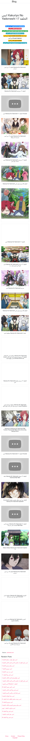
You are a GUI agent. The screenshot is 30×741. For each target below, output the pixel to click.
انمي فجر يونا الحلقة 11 (7, 675)
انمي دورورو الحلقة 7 (7, 669)
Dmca (6, 736)
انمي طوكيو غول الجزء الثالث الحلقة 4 (11, 678)
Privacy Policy (21, 736)
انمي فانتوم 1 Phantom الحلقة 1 (9, 684)
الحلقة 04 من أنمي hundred (15, 40)
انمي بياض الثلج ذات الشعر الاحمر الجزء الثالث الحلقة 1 (15, 681)
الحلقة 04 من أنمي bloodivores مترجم (15, 33)
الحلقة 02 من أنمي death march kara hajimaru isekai (15, 31)
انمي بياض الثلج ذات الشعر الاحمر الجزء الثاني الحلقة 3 (15, 662)
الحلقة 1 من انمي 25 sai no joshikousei (15, 26)
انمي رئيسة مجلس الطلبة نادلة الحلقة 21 (11, 699)
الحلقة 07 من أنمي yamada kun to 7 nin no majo (15, 43)
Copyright (15, 738)
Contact (13, 736)
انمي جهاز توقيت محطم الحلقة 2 (9, 659)
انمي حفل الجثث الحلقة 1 (8, 714)
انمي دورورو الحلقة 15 (7, 702)
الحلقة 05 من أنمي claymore (15, 38)
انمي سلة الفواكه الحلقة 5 (8, 696)
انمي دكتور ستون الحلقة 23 (8, 687)
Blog (14, 1)
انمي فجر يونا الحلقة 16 (7, 711)
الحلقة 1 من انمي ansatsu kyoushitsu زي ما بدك (15, 36)
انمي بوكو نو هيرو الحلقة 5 (8, 666)
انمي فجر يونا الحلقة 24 (7, 717)
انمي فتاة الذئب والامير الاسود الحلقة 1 (11, 693)
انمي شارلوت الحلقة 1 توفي (8, 708)
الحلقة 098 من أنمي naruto (15, 28)
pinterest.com (10, 652)
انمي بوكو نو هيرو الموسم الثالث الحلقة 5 (11, 705)
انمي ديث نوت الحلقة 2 (7, 672)
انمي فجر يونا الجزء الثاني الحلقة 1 (10, 690)
